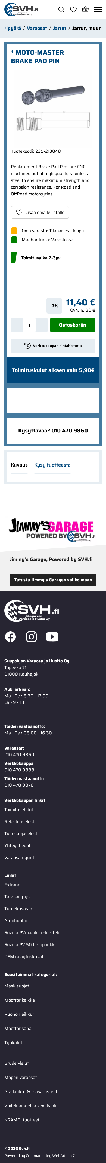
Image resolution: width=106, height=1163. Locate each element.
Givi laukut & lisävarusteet (30, 1091)
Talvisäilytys (17, 896)
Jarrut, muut (86, 28)
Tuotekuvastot (19, 908)
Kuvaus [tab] (19, 465)
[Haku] (61, 10)
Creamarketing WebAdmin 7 (50, 1156)
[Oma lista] (73, 9)
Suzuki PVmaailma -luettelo (32, 932)
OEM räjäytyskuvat (23, 956)
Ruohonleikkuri (19, 1014)
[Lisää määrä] (42, 325)
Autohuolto (15, 920)
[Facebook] (10, 638)
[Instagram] (31, 638)
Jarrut (59, 28)
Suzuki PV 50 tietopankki (30, 944)
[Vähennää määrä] (17, 325)
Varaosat (37, 28)
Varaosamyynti (19, 857)
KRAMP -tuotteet (21, 1119)
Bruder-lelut (16, 1063)
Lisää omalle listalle (44, 212)
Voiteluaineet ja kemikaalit (31, 1105)
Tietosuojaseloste (22, 833)
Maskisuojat (16, 986)
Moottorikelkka (19, 1000)
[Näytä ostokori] (85, 10)
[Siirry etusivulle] (21, 9)
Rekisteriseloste (20, 821)
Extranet (13, 884)
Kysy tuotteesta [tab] (52, 465)
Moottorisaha (18, 1028)
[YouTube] (52, 638)
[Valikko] (98, 9)
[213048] (53, 109)
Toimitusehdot (18, 809)
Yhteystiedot (17, 845)
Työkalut (13, 1042)
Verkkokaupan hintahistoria (57, 346)
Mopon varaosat (20, 1077)
